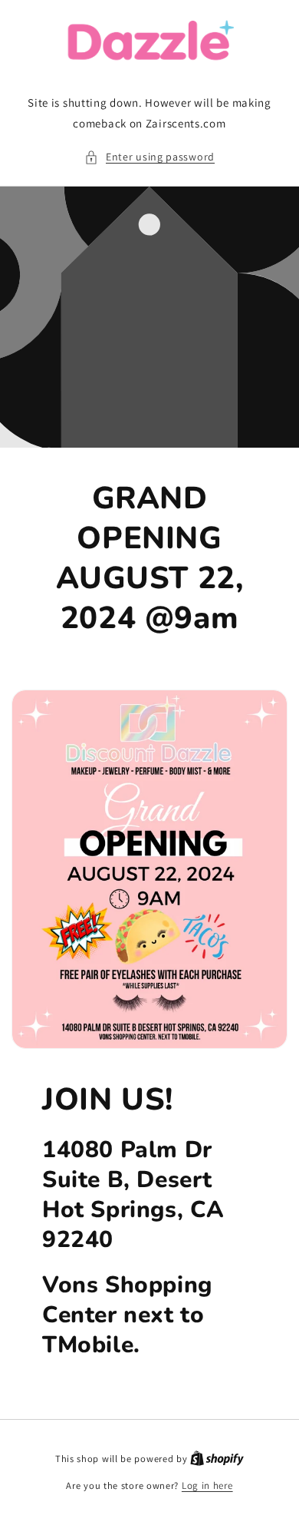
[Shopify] (217, 1458)
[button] (149, 157)
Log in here (207, 1485)
